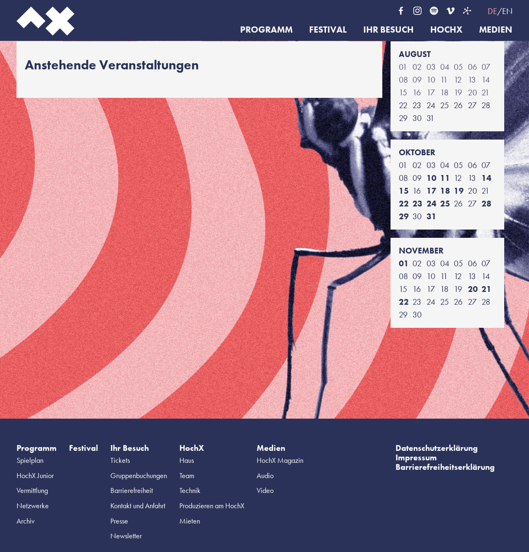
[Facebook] (401, 11)
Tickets (120, 460)
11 (445, 178)
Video (265, 490)
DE (492, 11)
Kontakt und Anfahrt (137, 505)
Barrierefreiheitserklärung (445, 467)
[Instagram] (417, 11)
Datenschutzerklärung (437, 448)
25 (445, 203)
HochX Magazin (280, 460)
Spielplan (30, 460)
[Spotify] (434, 11)
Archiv (26, 521)
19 (459, 190)
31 (431, 216)
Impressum (416, 457)
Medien (495, 30)
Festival (328, 30)
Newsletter (126, 535)
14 (486, 178)
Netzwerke (33, 505)
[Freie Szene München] (467, 11)
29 (404, 216)
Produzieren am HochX (211, 505)
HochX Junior (35, 475)
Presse (119, 521)
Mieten (189, 521)
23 (417, 203)
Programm (266, 30)
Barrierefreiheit (131, 490)
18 (445, 190)
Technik (189, 490)
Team (186, 475)
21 (486, 289)
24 (431, 203)
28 (486, 203)
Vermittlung (32, 490)
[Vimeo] (450, 11)
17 (431, 190)
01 (404, 263)
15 (404, 190)
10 (431, 178)
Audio (265, 475)
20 (473, 289)
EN (507, 11)
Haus (186, 460)
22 (404, 203)
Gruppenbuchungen (138, 475)
